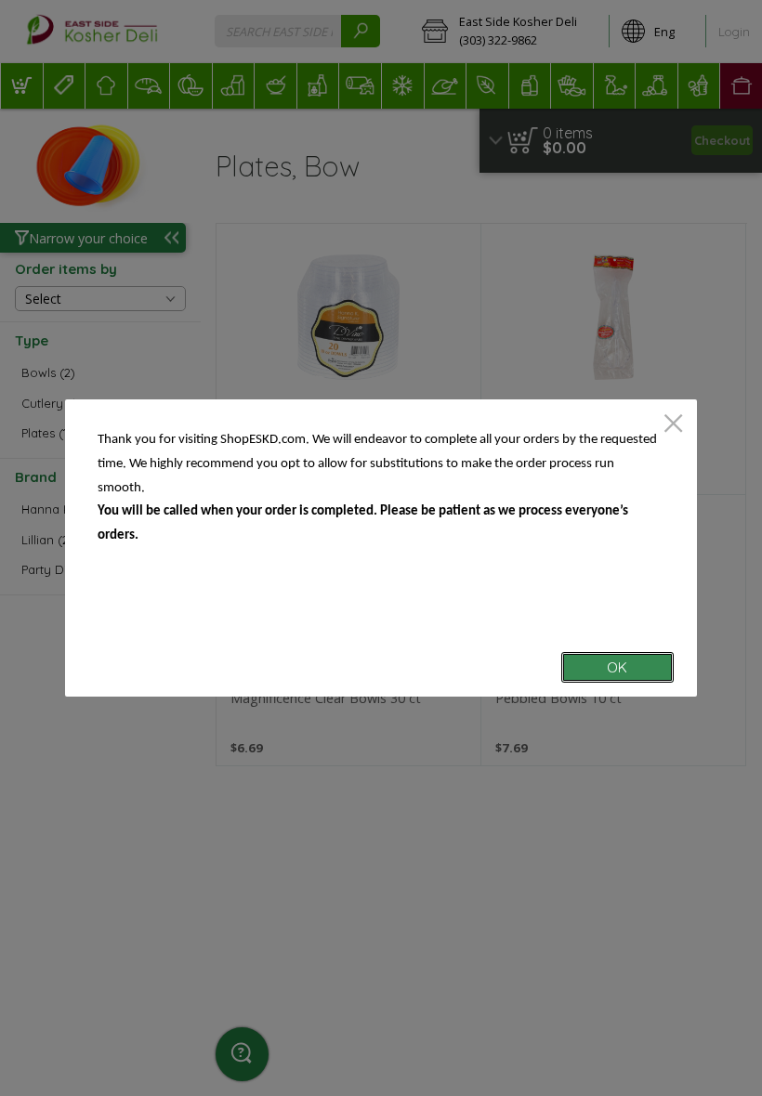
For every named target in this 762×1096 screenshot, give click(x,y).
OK (617, 667)
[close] (673, 425)
